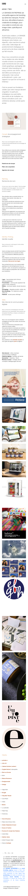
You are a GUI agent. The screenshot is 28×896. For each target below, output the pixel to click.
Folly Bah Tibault (6, 795)
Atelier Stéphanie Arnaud (9, 825)
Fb (5, 853)
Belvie (4, 804)
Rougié (4, 792)
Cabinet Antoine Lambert (9, 766)
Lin (12, 853)
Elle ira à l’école (6, 772)
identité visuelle (17, 339)
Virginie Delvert (6, 769)
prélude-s (5, 760)
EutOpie (9, 843)
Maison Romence (7, 778)
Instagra (5, 888)
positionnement (17, 860)
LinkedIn (16, 888)
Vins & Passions (6, 819)
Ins (9, 853)
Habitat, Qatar (6, 837)
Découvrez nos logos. (14, 261)
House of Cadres (6, 828)
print (15, 341)
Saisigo (4, 784)
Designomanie (6, 781)
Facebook (10, 888)
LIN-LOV (4, 763)
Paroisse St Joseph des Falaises (11, 831)
